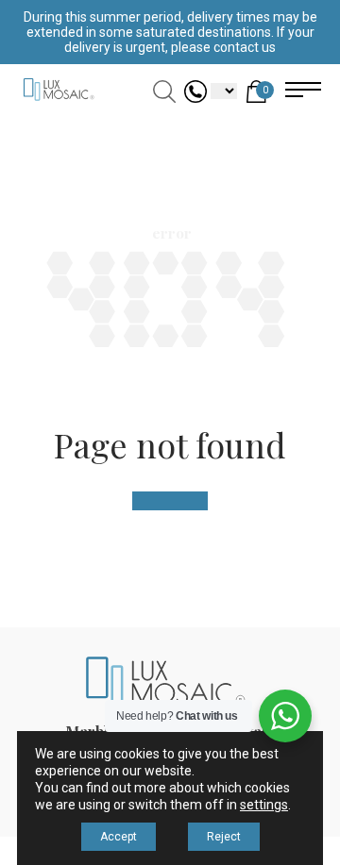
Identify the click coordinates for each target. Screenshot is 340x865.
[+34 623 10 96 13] (195, 98)
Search (164, 91)
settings (264, 804)
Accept (118, 836)
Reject (224, 836)
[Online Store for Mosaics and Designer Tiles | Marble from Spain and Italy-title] (56, 100)
